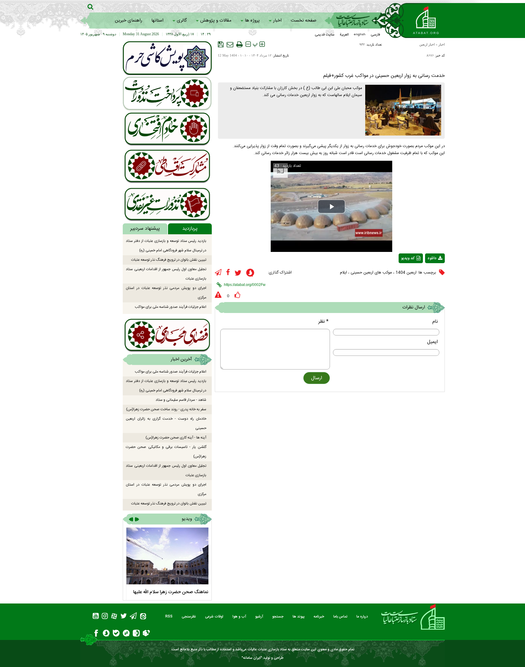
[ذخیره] (221, 44)
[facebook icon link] (228, 273)
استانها (157, 20)
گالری (182, 20)
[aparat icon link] (114, 617)
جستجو (277, 617)
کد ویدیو (408, 258)
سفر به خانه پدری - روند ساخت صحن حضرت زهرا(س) (166, 409)
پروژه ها (252, 20)
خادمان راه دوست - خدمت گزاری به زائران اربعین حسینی (166, 423)
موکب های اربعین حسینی (371, 272)
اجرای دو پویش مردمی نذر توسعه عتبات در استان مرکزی (166, 293)
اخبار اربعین (427, 44)
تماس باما (340, 617)
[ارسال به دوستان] (230, 44)
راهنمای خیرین (128, 20)
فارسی (375, 35)
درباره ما (362, 617)
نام (435, 322)
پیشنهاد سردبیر (145, 229)
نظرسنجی (189, 617)
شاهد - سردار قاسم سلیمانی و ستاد (181, 400)
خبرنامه (319, 617)
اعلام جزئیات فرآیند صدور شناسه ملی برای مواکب (170, 307)
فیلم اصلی (423, 274)
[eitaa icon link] (143, 617)
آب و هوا (239, 617)
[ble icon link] (116, 634)
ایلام (343, 272)
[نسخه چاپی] (239, 44)
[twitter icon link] (238, 273)
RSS (169, 616)
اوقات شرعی (214, 617)
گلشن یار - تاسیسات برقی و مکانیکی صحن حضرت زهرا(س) (166, 451)
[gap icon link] (126, 634)
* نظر (323, 322)
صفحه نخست (303, 20)
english (359, 34)
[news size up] (262, 44)
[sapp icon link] (250, 274)
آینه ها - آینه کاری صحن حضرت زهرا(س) (176, 438)
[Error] (218, 295)
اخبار (277, 20)
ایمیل (432, 342)
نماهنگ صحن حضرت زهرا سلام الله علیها (170, 592)
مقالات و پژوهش (216, 20)
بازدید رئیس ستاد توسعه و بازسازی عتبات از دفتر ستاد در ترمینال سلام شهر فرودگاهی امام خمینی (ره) (166, 245)
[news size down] (248, 44)
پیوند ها (298, 617)
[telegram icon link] (218, 273)
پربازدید (189, 229)
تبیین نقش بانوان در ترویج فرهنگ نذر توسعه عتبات (168, 260)
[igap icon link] (136, 634)
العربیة (344, 35)
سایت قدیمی (325, 35)
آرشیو (259, 617)
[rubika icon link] (146, 634)
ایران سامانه (252, 658)
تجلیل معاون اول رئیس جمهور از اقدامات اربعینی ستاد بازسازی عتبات (166, 274)
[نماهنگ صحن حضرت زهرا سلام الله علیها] (167, 556)
